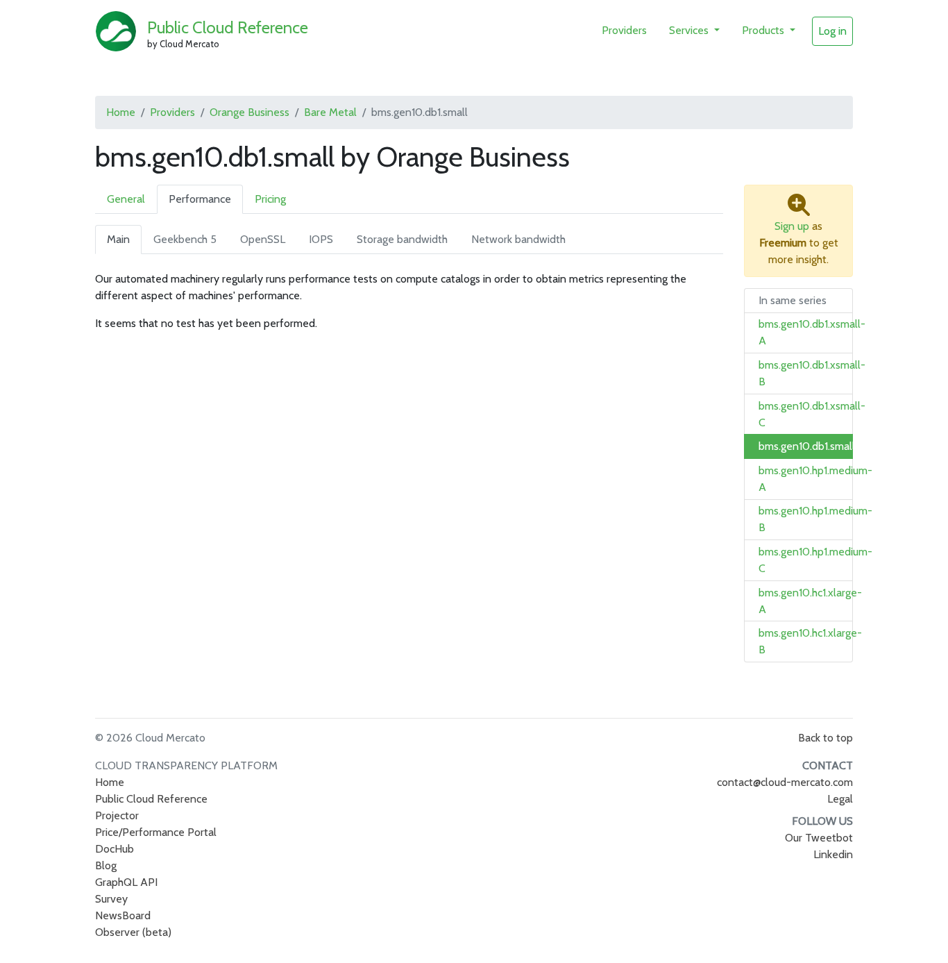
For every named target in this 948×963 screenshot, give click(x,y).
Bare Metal (330, 112)
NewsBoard (123, 915)
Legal (840, 798)
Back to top (825, 737)
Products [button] (764, 30)
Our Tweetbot (819, 837)
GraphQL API (126, 882)
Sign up (792, 226)
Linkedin (833, 854)
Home (120, 112)
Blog (106, 865)
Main (118, 239)
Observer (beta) (133, 932)
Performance (200, 199)
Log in (832, 30)
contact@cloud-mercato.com (785, 782)
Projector (117, 815)
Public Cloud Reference (227, 27)
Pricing (270, 199)
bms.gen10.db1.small (807, 446)
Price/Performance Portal (156, 832)
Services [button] (690, 30)
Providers (624, 30)
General (126, 199)
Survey (111, 898)
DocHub (114, 848)
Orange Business (249, 112)
